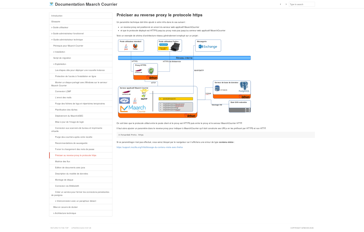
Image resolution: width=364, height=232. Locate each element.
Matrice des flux (62, 161)
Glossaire (55, 21)
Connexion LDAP (63, 91)
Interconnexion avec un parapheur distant (76, 200)
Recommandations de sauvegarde (71, 143)
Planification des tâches (66, 109)
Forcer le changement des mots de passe (74, 149)
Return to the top (59, 228)
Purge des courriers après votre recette (73, 136)
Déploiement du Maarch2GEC (69, 115)
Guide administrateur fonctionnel (68, 33)
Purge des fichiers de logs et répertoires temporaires (80, 103)
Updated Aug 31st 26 (81, 228)
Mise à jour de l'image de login (69, 121)
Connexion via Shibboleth (67, 185)
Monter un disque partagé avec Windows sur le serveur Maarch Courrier (79, 84)
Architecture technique (65, 213)
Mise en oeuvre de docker (65, 207)
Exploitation (60, 64)
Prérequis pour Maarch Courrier (68, 45)
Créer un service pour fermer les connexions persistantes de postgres (80, 193)
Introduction (57, 15)
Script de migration (62, 57)
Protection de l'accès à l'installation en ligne (75, 76)
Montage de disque (64, 179)
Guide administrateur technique (68, 39)
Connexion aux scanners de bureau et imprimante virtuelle (76, 129)
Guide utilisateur (60, 27)
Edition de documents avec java (70, 167)
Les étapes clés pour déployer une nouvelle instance (80, 70)
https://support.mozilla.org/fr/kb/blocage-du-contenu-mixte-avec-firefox (150, 147)
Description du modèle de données (71, 173)
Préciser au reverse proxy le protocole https (75, 155)
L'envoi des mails (63, 97)
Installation (59, 51)
